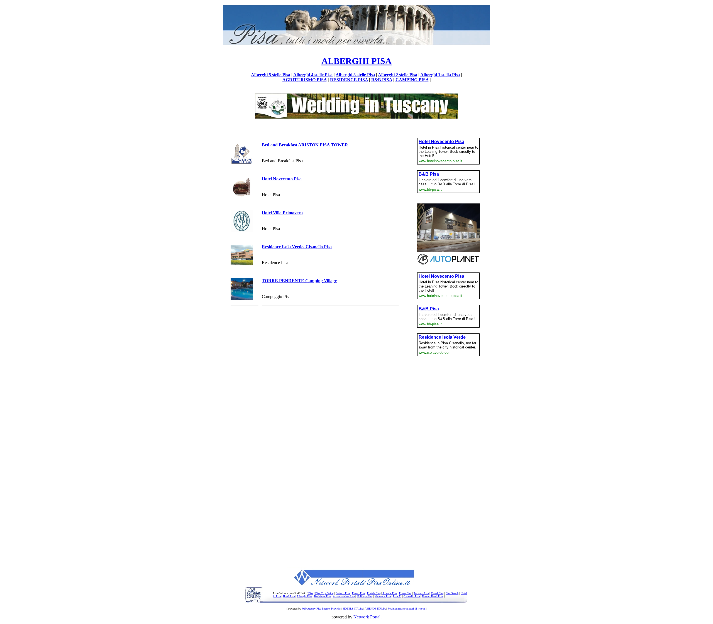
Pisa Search (452, 593)
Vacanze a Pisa (383, 596)
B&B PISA (381, 79)
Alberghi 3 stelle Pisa (355, 74)
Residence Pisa (322, 596)
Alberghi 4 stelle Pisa (313, 74)
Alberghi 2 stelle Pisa (397, 74)
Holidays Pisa (364, 596)
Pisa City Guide (324, 593)
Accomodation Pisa (344, 596)
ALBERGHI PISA (356, 61)
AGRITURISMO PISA (304, 79)
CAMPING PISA (412, 79)
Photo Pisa (405, 593)
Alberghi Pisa (304, 596)
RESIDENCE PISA (349, 79)
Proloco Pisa (343, 593)
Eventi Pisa (358, 593)
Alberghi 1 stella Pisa (440, 74)
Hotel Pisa (289, 596)
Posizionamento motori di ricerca (406, 608)
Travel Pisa (437, 593)
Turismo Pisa (421, 593)
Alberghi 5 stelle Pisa (270, 74)
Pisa (310, 593)
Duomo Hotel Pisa (432, 596)
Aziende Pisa (389, 593)
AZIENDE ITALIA (375, 608)
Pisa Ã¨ (397, 596)
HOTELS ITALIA (353, 608)
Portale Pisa (373, 593)
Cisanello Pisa (412, 596)
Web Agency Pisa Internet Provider (321, 608)
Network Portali (367, 617)
